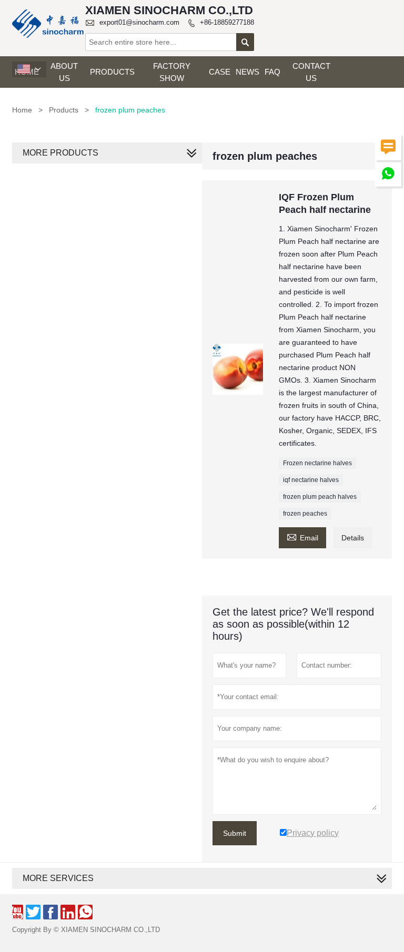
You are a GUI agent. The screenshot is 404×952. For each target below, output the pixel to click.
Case (219, 71)
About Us (64, 72)
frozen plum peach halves (320, 496)
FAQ (272, 71)
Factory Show (171, 72)
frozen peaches (305, 513)
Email (302, 536)
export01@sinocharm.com (139, 22)
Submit (234, 833)
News (247, 71)
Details (352, 538)
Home (22, 110)
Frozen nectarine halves (317, 463)
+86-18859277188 (227, 22)
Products (112, 71)
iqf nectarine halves (311, 480)
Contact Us (311, 72)
